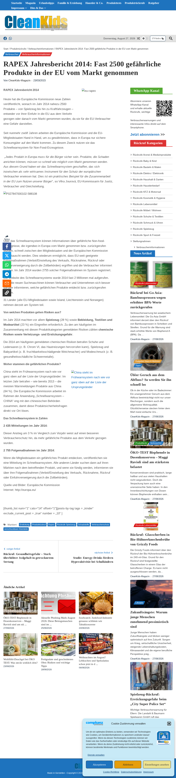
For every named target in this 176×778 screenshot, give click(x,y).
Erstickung (25, 524)
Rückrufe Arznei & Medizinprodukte (152, 154)
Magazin (30, 3)
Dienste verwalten (96, 755)
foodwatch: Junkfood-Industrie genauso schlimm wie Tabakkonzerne (95, 621)
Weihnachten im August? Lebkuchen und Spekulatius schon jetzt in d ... (94, 660)
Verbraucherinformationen (40, 49)
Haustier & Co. (94, 3)
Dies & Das (36, 8)
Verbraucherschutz (100, 524)
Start (5, 49)
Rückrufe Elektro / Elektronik (148, 173)
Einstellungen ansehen (157, 764)
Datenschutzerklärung (131, 772)
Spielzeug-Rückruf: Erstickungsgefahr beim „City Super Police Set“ (148, 699)
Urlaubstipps (46, 3)
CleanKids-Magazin (19, 80)
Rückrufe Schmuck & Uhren (148, 222)
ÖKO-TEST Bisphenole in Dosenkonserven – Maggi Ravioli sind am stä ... (17, 621)
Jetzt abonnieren (145, 134)
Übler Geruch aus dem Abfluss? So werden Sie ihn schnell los (150, 379)
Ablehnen (128, 764)
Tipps (138, 365)
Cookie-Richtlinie (111, 772)
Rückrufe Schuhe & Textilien (148, 216)
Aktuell (138, 685)
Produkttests (114, 3)
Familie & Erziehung (70, 3)
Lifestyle (139, 603)
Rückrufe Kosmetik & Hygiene (149, 198)
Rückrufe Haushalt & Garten (148, 179)
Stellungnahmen (142, 241)
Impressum (148, 772)
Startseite (16, 3)
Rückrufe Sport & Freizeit (146, 235)
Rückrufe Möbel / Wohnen (147, 210)
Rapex (51, 524)
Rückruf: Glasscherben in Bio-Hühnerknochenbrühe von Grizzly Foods (150, 539)
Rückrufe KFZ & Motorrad (147, 191)
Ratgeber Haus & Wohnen (147, 361)
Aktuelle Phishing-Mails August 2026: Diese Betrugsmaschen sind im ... (58, 621)
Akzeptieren (99, 764)
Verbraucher (12, 54)
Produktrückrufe (135, 3)
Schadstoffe (83, 524)
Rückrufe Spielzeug (66, 524)
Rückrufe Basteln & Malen (147, 167)
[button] (169, 723)
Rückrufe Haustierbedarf (146, 185)
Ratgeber (153, 3)
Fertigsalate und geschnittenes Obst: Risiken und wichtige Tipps (57, 662)
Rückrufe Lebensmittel (145, 204)
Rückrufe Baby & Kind (145, 161)
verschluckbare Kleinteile (16, 529)
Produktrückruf (39, 524)
